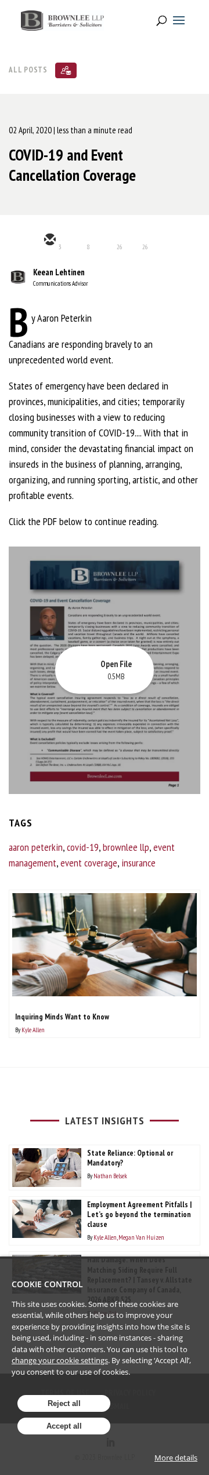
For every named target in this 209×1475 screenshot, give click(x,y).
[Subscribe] (66, 70)
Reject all (64, 1403)
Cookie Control (47, 1284)
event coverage (88, 862)
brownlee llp (126, 847)
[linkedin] (105, 240)
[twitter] (77, 240)
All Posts (28, 69)
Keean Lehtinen (59, 272)
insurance (138, 862)
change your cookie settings (60, 1360)
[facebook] (133, 240)
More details (175, 1457)
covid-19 (83, 847)
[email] (49, 240)
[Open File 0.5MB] (104, 790)
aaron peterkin (36, 847)
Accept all (64, 1426)
